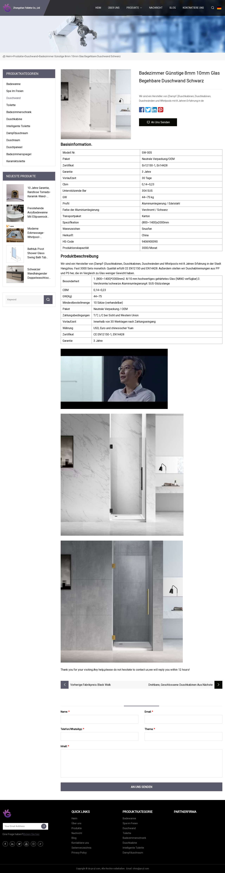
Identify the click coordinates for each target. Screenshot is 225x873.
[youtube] (26, 843)
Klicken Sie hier (31, 834)
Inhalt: (65, 746)
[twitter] (19, 843)
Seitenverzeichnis (81, 847)
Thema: (150, 729)
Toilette (11, 105)
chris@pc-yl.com (141, 868)
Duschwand (31, 56)
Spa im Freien (14, 91)
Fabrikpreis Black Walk (97, 684)
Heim (98, 7)
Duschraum (13, 140)
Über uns (114, 7)
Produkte (133, 7)
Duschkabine (14, 119)
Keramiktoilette (15, 161)
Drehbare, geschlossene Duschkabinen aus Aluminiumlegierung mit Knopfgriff (175, 685)
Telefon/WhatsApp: (72, 729)
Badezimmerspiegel (18, 154)
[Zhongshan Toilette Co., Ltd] (20, 813)
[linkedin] (12, 843)
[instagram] (33, 843)
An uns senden (160, 122)
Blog (173, 7)
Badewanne (13, 84)
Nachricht (156, 7)
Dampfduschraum (17, 133)
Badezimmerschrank (18, 112)
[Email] (43, 826)
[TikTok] (40, 843)
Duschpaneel (14, 147)
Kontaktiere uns (193, 7)
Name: (65, 711)
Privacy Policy (79, 852)
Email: (149, 711)
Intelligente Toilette (18, 126)
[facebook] (5, 843)
